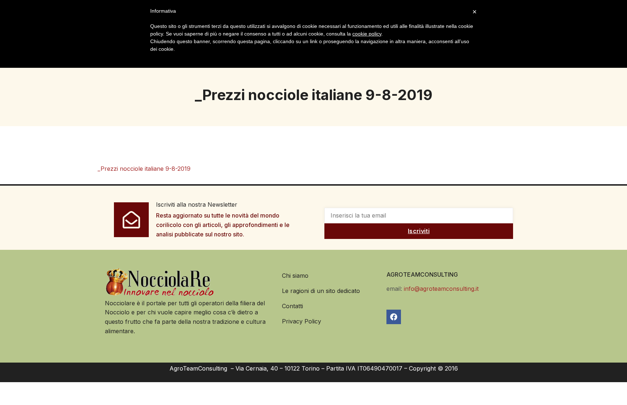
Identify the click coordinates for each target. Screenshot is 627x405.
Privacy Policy (301, 321)
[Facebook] (393, 317)
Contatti (292, 306)
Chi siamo (295, 275)
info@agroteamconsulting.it (441, 288)
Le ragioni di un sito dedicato (321, 290)
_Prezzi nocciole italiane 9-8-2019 (144, 168)
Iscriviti (419, 231)
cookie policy (366, 34)
